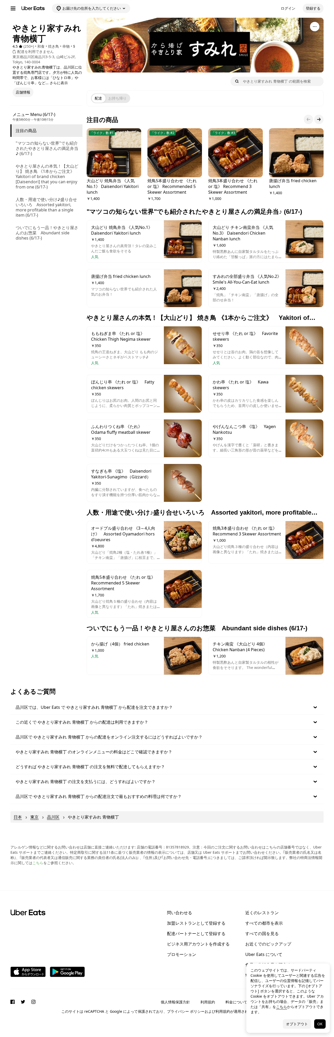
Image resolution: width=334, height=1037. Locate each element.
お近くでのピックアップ (268, 944)
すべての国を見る (262, 933)
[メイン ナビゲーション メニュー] (13, 8)
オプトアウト (297, 1023)
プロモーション (181, 954)
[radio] (98, 98)
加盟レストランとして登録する (196, 923)
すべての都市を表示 (264, 923)
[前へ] (308, 119)
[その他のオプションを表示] (314, 26)
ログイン (288, 8)
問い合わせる (179, 913)
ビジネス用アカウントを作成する (198, 944)
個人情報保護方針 (175, 1001)
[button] (167, 707)
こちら (37, 862)
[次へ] (319, 119)
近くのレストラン (262, 913)
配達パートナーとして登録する (196, 933)
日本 (18, 817)
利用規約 (207, 1001)
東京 (34, 817)
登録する (313, 8)
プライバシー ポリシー (186, 1011)
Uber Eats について (263, 954)
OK (320, 1023)
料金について (236, 1001)
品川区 (53, 817)
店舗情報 (23, 92)
